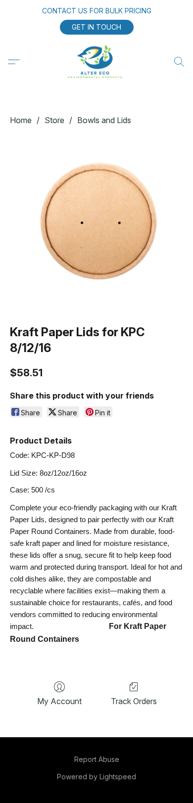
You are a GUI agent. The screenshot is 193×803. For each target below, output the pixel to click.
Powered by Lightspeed (96, 776)
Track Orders (134, 701)
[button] (97, 27)
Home (21, 120)
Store (54, 120)
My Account (59, 701)
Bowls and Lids (104, 120)
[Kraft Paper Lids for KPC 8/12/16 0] (96, 223)
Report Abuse (96, 759)
